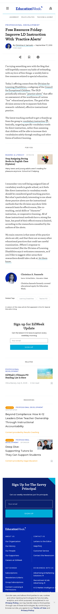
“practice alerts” (34, 93)
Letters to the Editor (42, 541)
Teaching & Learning (45, 17)
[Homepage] (29, 8)
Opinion (30, 155)
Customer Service (41, 551)
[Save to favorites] (29, 57)
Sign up (29, 513)
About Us (9, 536)
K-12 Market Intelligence (43, 588)
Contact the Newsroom (43, 555)
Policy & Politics (27, 17)
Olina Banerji (10, 383)
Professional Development (22, 25)
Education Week (42, 278)
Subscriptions (11, 573)
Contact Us (39, 536)
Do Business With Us (43, 568)
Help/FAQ (37, 546)
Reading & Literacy (15, 155)
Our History (10, 546)
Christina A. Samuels (24, 45)
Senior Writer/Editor (28, 278)
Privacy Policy (12, 603)
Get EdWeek (11, 568)
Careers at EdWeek (13, 560)
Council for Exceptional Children (29, 88)
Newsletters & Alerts (14, 578)
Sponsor (25, 442)
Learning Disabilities (26, 299)
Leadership (14, 17)
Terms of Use (39, 608)
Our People (10, 551)
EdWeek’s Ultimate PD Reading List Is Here (16, 376)
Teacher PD (43, 299)
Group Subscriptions (14, 582)
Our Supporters (12, 555)
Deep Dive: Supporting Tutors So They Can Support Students (23, 450)
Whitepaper (11, 410)
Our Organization (13, 541)
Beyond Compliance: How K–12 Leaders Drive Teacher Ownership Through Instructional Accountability (27, 420)
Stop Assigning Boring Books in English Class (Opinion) (16, 161)
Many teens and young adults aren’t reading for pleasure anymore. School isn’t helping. (25, 170)
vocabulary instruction (34, 121)
